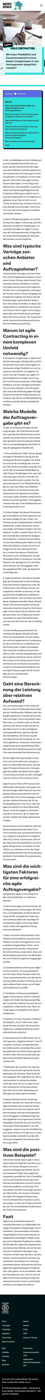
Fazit (7, 145)
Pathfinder (6, 1329)
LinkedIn (5, 1352)
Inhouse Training (30, 1338)
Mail (3, 1348)
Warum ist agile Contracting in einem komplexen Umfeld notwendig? (21, 115)
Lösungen (6, 1325)
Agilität (8, 44)
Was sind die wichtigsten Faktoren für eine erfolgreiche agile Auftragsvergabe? (22, 135)
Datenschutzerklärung (31, 1353)
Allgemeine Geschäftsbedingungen (32, 1362)
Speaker (5, 1364)
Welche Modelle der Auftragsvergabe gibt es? (22, 122)
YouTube (5, 1356)
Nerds (25, 1321)
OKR (25, 1333)
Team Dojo (6, 1338)
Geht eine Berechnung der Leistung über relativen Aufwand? (21, 128)
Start (4, 1321)
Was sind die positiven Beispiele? (20, 141)
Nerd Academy (8, 1342)
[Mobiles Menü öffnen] (41, 5)
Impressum (28, 1348)
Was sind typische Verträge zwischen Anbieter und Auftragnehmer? (20, 108)
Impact (26, 1325)
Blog (4, 1360)
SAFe (25, 1329)
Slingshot (6, 1333)
